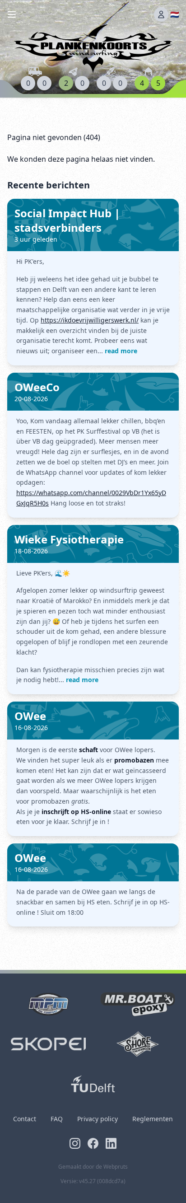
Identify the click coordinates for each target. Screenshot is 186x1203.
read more (121, 350)
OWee (30, 715)
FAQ (57, 1118)
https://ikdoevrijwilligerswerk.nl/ (90, 320)
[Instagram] (75, 1143)
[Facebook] (93, 1143)
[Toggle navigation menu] (12, 14)
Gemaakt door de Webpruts (93, 1166)
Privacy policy (97, 1118)
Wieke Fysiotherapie (69, 539)
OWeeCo (37, 386)
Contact (24, 1118)
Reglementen (152, 1118)
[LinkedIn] (111, 1143)
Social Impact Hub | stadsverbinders (67, 220)
